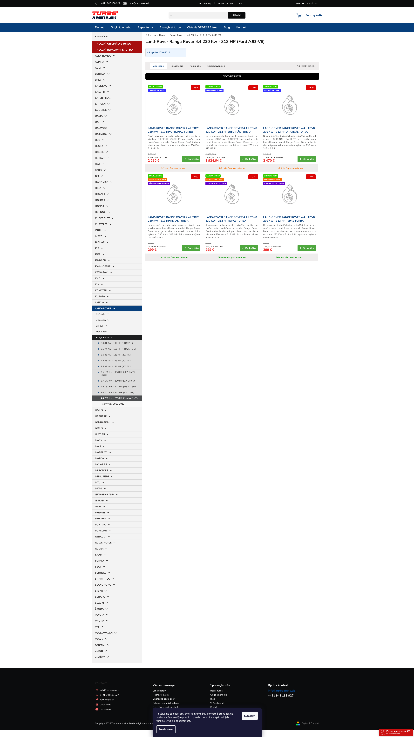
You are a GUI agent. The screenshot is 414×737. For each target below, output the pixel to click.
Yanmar (100, 645)
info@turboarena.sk (110, 690)
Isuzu (98, 230)
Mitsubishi (102, 476)
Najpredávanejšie (216, 65)
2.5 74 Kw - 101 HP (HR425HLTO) (118, 348)
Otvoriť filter (232, 76)
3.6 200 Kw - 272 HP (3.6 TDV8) (117, 392)
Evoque (100, 325)
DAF (97, 122)
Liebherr (101, 416)
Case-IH (100, 92)
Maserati (101, 452)
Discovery (101, 320)
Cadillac (101, 85)
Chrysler (101, 224)
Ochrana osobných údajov (166, 703)
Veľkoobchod (217, 703)
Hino (98, 188)
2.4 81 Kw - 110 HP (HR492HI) (117, 343)
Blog (212, 698)
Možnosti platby (225, 3)
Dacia (99, 116)
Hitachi (100, 194)
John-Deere (102, 266)
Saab (98, 554)
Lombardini (102, 422)
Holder (100, 200)
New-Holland (104, 494)
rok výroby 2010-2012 (113, 403)
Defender (101, 314)
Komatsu (101, 290)
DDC (97, 140)
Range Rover (103, 337)
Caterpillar (103, 98)
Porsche (101, 530)
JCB (97, 248)
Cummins (101, 110)
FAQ (241, 3)
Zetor (99, 651)
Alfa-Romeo (103, 55)
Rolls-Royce (103, 542)
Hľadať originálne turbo (114, 43)
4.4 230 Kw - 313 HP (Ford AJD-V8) (119, 398)
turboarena (105, 704)
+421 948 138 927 (109, 695)
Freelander (102, 331)
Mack (98, 440)
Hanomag (101, 182)
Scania (99, 560)
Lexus (99, 410)
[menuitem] (100, 27)
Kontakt (214, 707)
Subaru (100, 596)
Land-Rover (103, 308)
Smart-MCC (102, 578)
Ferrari (100, 158)
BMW (98, 79)
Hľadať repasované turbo (115, 49)
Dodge (99, 152)
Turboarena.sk (107, 699)
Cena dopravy (204, 3)
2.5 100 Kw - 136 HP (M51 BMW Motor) (118, 373)
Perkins (100, 512)
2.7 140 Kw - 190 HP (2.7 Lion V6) (118, 380)
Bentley (100, 73)
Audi (98, 67)
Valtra (99, 621)
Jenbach (100, 260)
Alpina (99, 61)
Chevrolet (102, 218)
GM (97, 176)
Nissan (99, 500)
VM (97, 627)
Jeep (97, 254)
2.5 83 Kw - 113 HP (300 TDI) (116, 360)
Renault (100, 536)
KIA (97, 284)
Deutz (99, 146)
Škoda (99, 608)
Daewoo (101, 128)
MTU (97, 482)
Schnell (100, 572)
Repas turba (216, 690)
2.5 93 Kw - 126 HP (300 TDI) (116, 366)
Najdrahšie (195, 65)
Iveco (98, 236)
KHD (97, 278)
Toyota (99, 614)
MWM (98, 488)
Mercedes (101, 470)
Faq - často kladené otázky (166, 707)
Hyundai (100, 212)
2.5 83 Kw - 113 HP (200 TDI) (116, 354)
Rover (99, 548)
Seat (98, 566)
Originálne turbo (218, 694)
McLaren (101, 464)
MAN (98, 446)
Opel (98, 506)
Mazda (99, 458)
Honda (99, 206)
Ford (98, 170)
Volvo (99, 639)
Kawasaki (101, 272)
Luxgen (100, 434)
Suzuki (99, 602)
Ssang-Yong (103, 584)
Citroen (100, 104)
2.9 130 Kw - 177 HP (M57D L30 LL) (119, 386)
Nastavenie (166, 729)
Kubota (100, 296)
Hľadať (237, 15)
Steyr (99, 590)
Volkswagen (104, 633)
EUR (298, 3)
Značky (100, 657)
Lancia (99, 302)
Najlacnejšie (176, 65)
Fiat (97, 164)
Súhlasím (249, 716)
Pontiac (100, 524)
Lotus (99, 428)
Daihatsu (101, 134)
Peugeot (100, 518)
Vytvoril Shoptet (310, 723)
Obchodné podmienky (164, 698)
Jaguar (100, 242)
